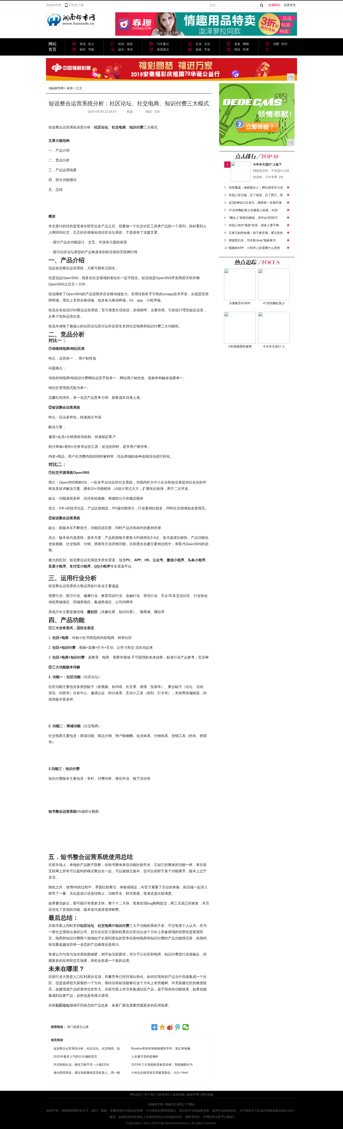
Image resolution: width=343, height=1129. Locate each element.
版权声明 (193, 1094)
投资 (246, 49)
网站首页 (136, 1094)
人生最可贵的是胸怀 (144, 1056)
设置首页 (290, 5)
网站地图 (207, 1094)
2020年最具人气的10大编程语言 (75, 1056)
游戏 (199, 49)
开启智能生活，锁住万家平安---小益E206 (81, 1064)
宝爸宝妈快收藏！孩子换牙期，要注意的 (256, 233)
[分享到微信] (186, 1027)
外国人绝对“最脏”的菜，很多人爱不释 (254, 225)
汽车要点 (163, 44)
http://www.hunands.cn (174, 1123)
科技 (121, 44)
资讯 (83, 44)
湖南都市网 (53, 5)
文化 (207, 44)
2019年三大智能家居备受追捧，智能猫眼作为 (162, 1064)
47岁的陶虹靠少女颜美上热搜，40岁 (253, 210)
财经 (83, 49)
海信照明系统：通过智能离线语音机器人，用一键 (86, 1072)
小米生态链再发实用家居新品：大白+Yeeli (159, 1072)
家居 (70, 88)
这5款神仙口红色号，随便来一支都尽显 (255, 202)
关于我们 (150, 1094)
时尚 (284, 44)
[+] (281, 177)
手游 (207, 49)
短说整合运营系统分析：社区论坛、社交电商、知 (86, 1048)
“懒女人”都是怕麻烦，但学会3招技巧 (253, 218)
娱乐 (121, 49)
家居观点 (163, 49)
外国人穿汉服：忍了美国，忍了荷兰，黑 (256, 195)
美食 (237, 44)
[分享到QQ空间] (162, 1027)
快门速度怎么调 (77, 1027)
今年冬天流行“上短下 (267, 164)
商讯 (237, 49)
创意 (130, 44)
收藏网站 (274, 5)
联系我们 (164, 1094)
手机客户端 (76, 5)
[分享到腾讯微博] (178, 1027)
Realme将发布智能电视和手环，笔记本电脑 (160, 1048)
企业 (199, 44)
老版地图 (179, 1094)
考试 (130, 49)
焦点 (91, 44)
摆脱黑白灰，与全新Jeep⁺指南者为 (252, 240)
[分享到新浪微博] (170, 1027)
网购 (246, 44)
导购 (91, 49)
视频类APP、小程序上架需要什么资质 (254, 248)
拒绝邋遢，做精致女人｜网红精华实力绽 (256, 187)
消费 (276, 44)
